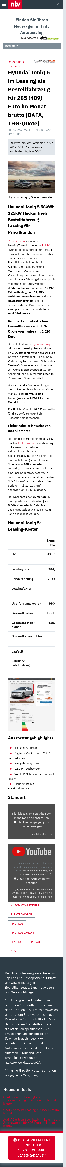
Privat (35, 942)
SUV (13, 951)
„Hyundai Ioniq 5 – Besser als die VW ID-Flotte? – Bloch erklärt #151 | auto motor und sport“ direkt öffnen (32, 893)
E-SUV (46, 245)
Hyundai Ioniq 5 (42, 344)
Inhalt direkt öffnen (41, 834)
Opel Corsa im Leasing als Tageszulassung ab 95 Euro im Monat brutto (29, 1100)
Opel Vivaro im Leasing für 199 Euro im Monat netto (31, 1111)
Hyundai (17, 923)
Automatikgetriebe (25, 905)
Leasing (16, 942)
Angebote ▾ (11, 45)
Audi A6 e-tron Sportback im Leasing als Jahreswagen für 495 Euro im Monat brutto (31, 1122)
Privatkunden (16, 241)
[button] (15, 4)
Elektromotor (26, 443)
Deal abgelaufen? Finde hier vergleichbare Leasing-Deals (33, 1147)
